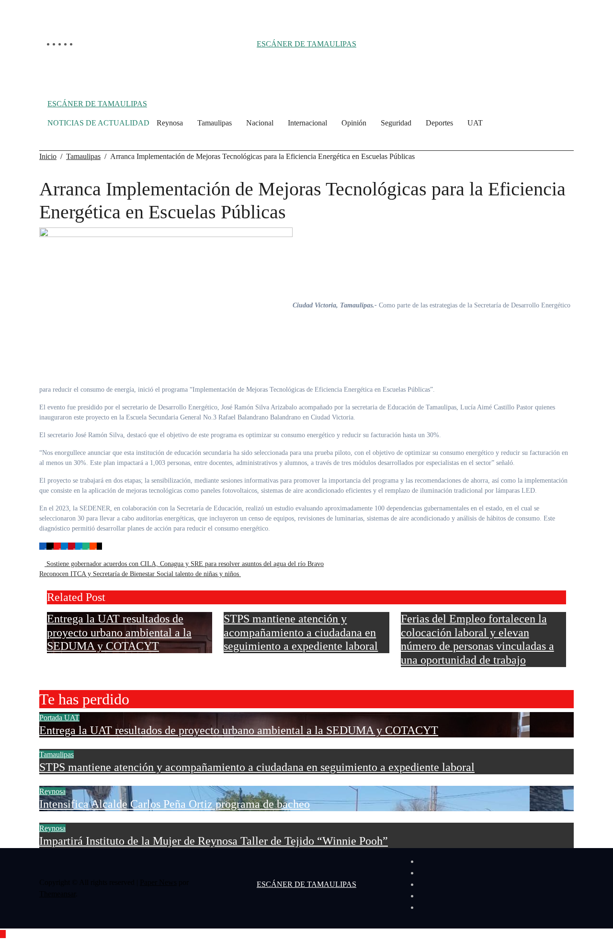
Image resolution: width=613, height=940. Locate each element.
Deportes (439, 123)
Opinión (353, 123)
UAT (475, 123)
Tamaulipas (214, 123)
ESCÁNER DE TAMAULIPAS (306, 44)
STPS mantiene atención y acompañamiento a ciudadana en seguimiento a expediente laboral (301, 632)
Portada (51, 717)
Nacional (259, 123)
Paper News (158, 882)
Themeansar (57, 894)
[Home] (44, 123)
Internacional (307, 123)
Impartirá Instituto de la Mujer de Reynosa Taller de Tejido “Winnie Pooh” (213, 841)
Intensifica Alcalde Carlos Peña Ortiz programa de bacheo (174, 804)
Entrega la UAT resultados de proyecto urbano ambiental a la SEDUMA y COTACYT (119, 632)
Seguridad (396, 123)
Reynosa (170, 123)
